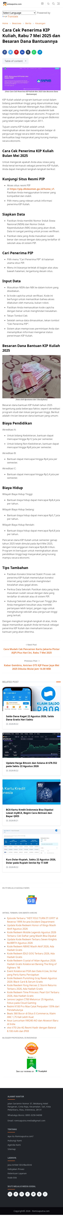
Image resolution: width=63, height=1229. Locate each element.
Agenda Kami (14, 1144)
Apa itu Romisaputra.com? (20, 1136)
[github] (45, 1194)
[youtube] (21, 1194)
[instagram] (42, 3)
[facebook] (27, 1194)
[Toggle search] (53, 3)
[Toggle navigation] (58, 3)
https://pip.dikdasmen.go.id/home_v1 (32, 189)
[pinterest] (15, 1194)
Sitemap (12, 1149)
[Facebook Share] (4, 52)
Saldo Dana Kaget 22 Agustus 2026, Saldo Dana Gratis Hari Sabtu (30, 718)
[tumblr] (39, 1194)
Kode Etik (12, 1177)
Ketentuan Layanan (17, 1173)
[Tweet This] (10, 52)
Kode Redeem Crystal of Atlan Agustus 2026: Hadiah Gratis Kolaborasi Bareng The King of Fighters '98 (32, 964)
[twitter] (33, 1194)
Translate (13, 16)
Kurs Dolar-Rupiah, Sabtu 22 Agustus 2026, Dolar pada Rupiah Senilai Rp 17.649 (31, 861)
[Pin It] (16, 52)
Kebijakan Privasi (16, 1169)
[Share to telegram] (40, 52)
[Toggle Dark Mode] (48, 3)
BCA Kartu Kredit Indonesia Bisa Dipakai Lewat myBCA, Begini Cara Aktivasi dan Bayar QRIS (29, 813)
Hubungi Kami (15, 1140)
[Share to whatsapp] (34, 52)
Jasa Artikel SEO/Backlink (20, 1164)
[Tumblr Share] (28, 52)
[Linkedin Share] (22, 52)
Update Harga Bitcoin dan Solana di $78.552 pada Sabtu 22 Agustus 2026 (31, 764)
